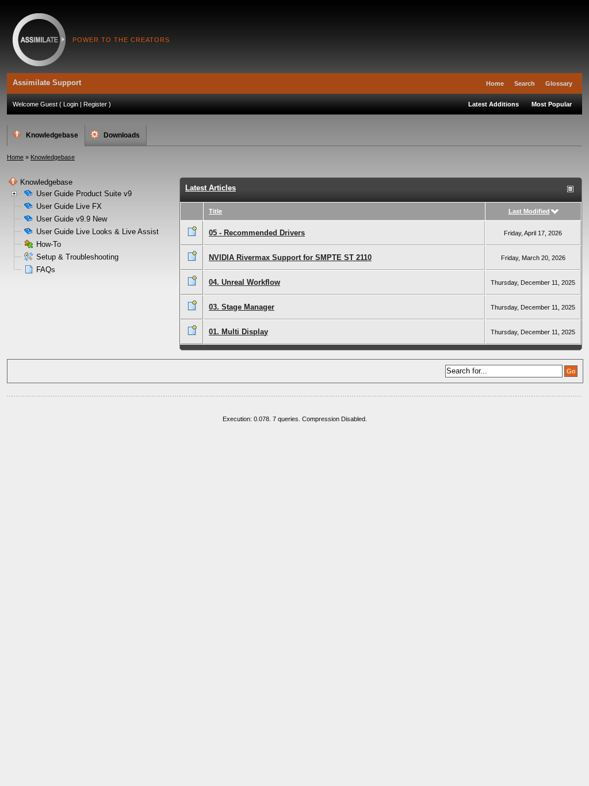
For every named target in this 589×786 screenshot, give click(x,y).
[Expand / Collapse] (570, 189)
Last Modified (529, 211)
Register (95, 104)
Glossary (558, 83)
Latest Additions (493, 104)
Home (495, 83)
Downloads (122, 135)
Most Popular (551, 104)
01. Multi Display (238, 331)
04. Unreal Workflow (244, 282)
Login (70, 104)
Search (524, 83)
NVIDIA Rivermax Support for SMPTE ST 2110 (290, 257)
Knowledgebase (52, 135)
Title (215, 211)
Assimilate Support (39, 39)
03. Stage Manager (241, 307)
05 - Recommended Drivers (257, 232)
